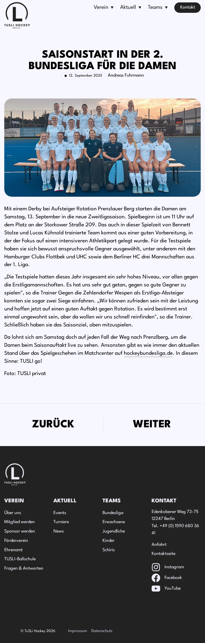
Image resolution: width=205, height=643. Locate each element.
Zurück (53, 425)
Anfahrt (159, 545)
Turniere (61, 522)
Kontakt (187, 7)
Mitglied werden (19, 522)
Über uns (12, 513)
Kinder (108, 541)
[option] (53, 424)
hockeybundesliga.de (148, 353)
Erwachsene (113, 522)
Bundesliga (112, 513)
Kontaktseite (163, 554)
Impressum (77, 631)
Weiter (152, 425)
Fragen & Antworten (23, 568)
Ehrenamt (13, 550)
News (58, 531)
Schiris (108, 550)
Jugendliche (113, 531)
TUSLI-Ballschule (20, 559)
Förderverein (16, 541)
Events (59, 513)
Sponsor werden (19, 531)
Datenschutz (102, 631)
